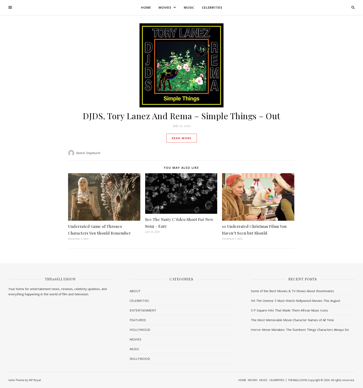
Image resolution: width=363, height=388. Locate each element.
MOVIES (165, 7)
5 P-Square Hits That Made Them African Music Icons (289, 310)
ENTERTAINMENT (143, 310)
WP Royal (35, 380)
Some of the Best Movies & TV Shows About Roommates (292, 291)
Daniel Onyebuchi (88, 153)
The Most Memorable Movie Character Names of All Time (292, 320)
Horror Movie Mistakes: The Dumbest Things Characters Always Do (300, 329)
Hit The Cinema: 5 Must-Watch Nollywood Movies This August (295, 300)
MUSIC (189, 7)
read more (181, 138)
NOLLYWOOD (140, 358)
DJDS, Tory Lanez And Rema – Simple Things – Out (181, 115)
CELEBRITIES (212, 7)
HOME (146, 7)
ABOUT (135, 291)
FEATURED (138, 320)
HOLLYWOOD (140, 329)
